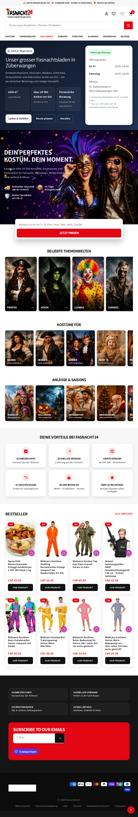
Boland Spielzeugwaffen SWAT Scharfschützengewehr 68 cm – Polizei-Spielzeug (117, 569)
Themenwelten (28, 36)
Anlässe (125, 36)
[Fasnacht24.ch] (53, 13)
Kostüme (10, 36)
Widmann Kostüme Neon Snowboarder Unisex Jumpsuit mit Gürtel (19, 642)
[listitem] (21, 284)
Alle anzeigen (124, 513)
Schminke (93, 36)
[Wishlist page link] (122, 13)
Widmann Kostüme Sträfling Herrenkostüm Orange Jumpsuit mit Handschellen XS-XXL (52, 567)
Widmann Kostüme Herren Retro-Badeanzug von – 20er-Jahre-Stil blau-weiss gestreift (117, 643)
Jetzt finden (69, 233)
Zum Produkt (20, 587)
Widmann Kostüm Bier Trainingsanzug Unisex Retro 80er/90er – (52, 642)
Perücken (77, 36)
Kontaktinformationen (98, 806)
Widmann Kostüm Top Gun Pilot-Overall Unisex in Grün (85, 564)
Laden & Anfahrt (18, 118)
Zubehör (62, 36)
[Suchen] (128, 26)
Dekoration (109, 36)
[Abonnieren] (60, 738)
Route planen (44, 118)
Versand (77, 806)
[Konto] (106, 14)
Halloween (46, 36)
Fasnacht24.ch (72, 799)
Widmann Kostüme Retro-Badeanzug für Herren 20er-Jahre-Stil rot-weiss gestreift (85, 642)
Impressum (120, 806)
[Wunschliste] (113, 14)
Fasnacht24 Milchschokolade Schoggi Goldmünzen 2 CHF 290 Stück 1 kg (20, 566)
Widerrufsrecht (22, 806)
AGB (65, 806)
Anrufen (65, 118)
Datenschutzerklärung (47, 806)
